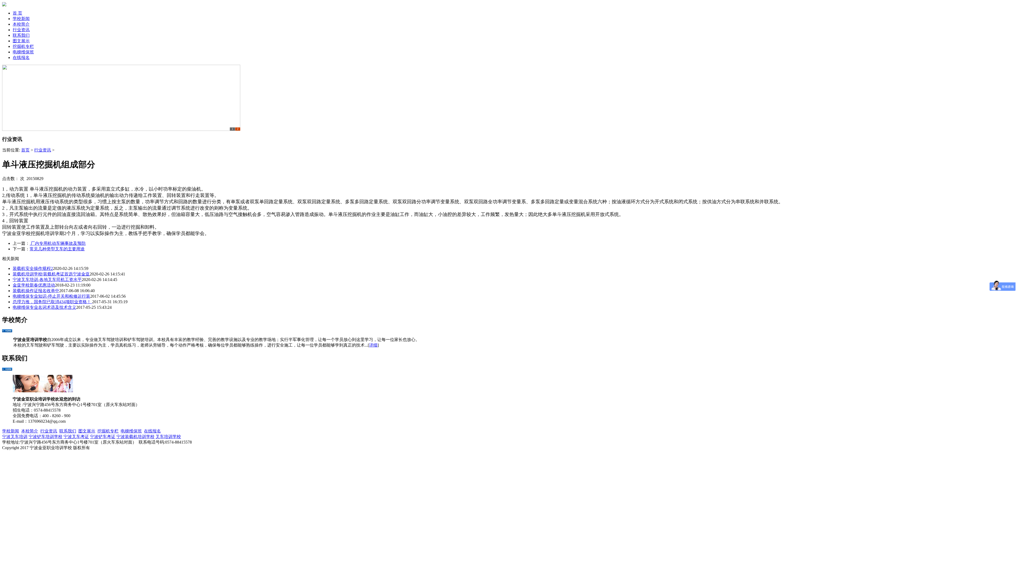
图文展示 (21, 41)
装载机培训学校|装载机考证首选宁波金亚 (51, 274)
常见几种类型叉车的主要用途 (57, 249)
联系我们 (21, 35)
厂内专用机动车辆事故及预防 (58, 243)
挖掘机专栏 (23, 46)
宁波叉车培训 (15, 436)
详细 (373, 345)
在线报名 (21, 57)
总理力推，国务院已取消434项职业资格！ (52, 302)
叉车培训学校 (168, 436)
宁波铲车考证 (102, 436)
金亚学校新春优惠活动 (34, 285)
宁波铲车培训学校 (45, 436)
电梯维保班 (23, 52)
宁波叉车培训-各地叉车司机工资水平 (47, 279)
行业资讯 (21, 29)
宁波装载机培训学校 (135, 436)
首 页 (17, 13)
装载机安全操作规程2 (33, 268)
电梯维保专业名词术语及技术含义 (44, 307)
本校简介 (21, 24)
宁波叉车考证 (76, 436)
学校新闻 (21, 18)
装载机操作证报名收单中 (36, 290)
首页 (25, 150)
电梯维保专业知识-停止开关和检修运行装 (51, 296)
